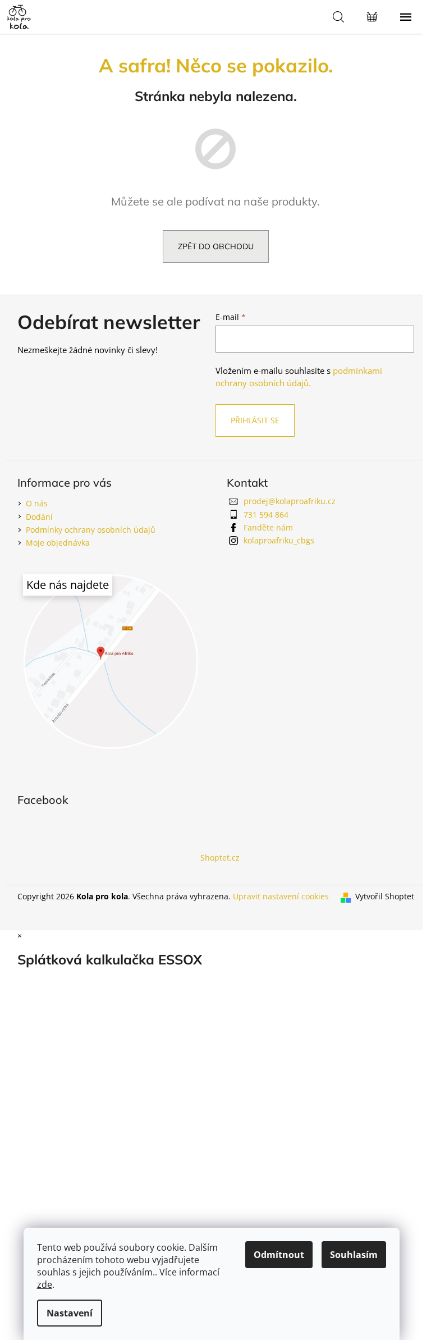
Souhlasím (354, 1254)
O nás (37, 503)
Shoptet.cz (220, 857)
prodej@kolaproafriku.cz (290, 501)
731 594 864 (266, 514)
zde (44, 1284)
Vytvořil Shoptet (384, 896)
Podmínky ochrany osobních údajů (90, 529)
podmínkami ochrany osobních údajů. (299, 377)
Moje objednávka (58, 542)
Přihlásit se (255, 420)
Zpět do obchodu (216, 246)
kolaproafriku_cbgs (279, 540)
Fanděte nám (268, 527)
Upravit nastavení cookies (281, 896)
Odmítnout (279, 1254)
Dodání (39, 516)
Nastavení (70, 1313)
